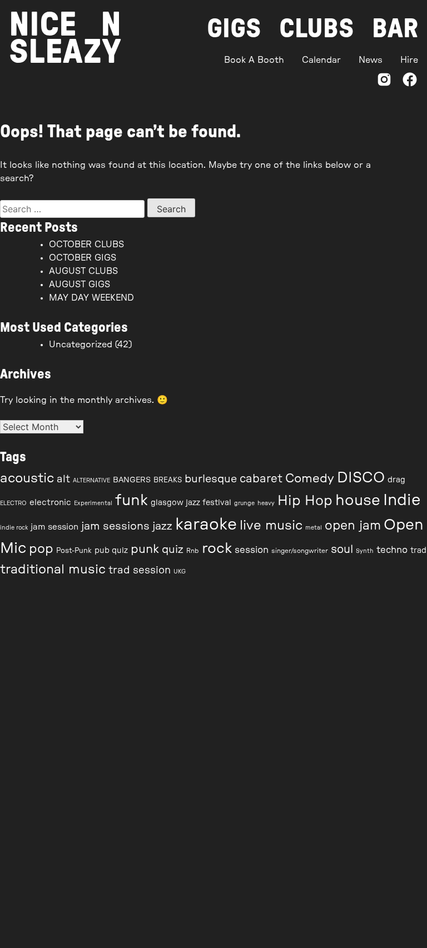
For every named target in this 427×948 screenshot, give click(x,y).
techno (392, 550)
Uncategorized (80, 344)
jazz (162, 526)
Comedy (309, 478)
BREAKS (167, 480)
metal (313, 528)
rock (217, 548)
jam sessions (115, 526)
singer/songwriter (299, 550)
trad (418, 551)
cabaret (261, 479)
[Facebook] (409, 81)
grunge (244, 503)
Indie (401, 500)
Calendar (321, 60)
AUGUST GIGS (79, 284)
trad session (139, 570)
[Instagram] (384, 81)
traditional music (53, 569)
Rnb (192, 550)
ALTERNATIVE (91, 480)
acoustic (27, 478)
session (252, 550)
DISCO (361, 478)
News (371, 60)
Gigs (234, 29)
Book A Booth (254, 60)
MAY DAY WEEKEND (91, 297)
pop (41, 548)
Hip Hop (304, 501)
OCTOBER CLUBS (86, 244)
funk (131, 500)
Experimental (93, 503)
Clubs (316, 29)
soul (342, 549)
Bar (395, 29)
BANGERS (132, 480)
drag (396, 480)
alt (63, 479)
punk (145, 549)
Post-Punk (74, 551)
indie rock (14, 528)
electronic (50, 502)
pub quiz (111, 551)
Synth (365, 551)
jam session (54, 527)
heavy (266, 503)
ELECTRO (13, 503)
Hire (409, 60)
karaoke (206, 524)
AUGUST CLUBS (83, 271)
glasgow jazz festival (191, 503)
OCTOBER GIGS (82, 257)
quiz (172, 549)
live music (271, 525)
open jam (353, 526)
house (357, 500)
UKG (179, 571)
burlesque (211, 479)
